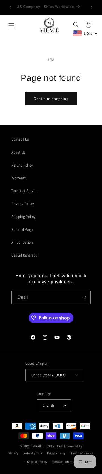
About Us (18, 152)
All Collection (22, 242)
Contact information (66, 462)
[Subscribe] (84, 297)
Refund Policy (22, 165)
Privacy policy (56, 453)
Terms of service (82, 453)
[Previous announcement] (10, 7)
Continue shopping (51, 98)
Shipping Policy (23, 216)
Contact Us (20, 139)
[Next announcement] (91, 7)
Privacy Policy (22, 203)
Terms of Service (25, 190)
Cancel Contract (24, 255)
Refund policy (33, 453)
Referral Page (22, 229)
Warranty (18, 177)
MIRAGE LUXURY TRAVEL (49, 446)
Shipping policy (37, 462)
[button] (11, 25)
